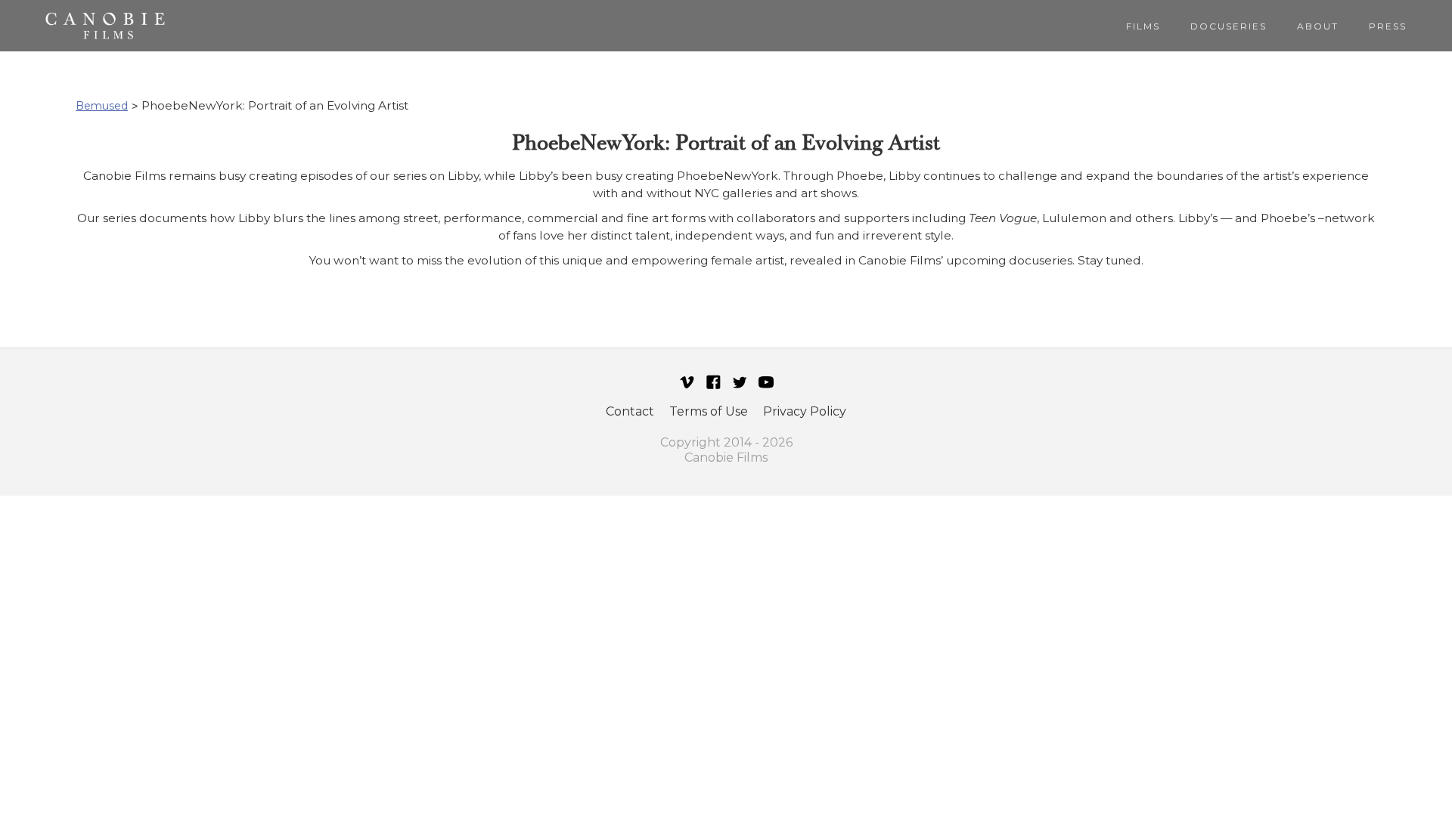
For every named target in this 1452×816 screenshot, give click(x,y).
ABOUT (1318, 26)
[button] (1143, 26)
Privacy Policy (804, 411)
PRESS (1388, 26)
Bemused (102, 106)
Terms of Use (708, 411)
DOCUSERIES (1228, 26)
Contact (630, 411)
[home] (105, 25)
